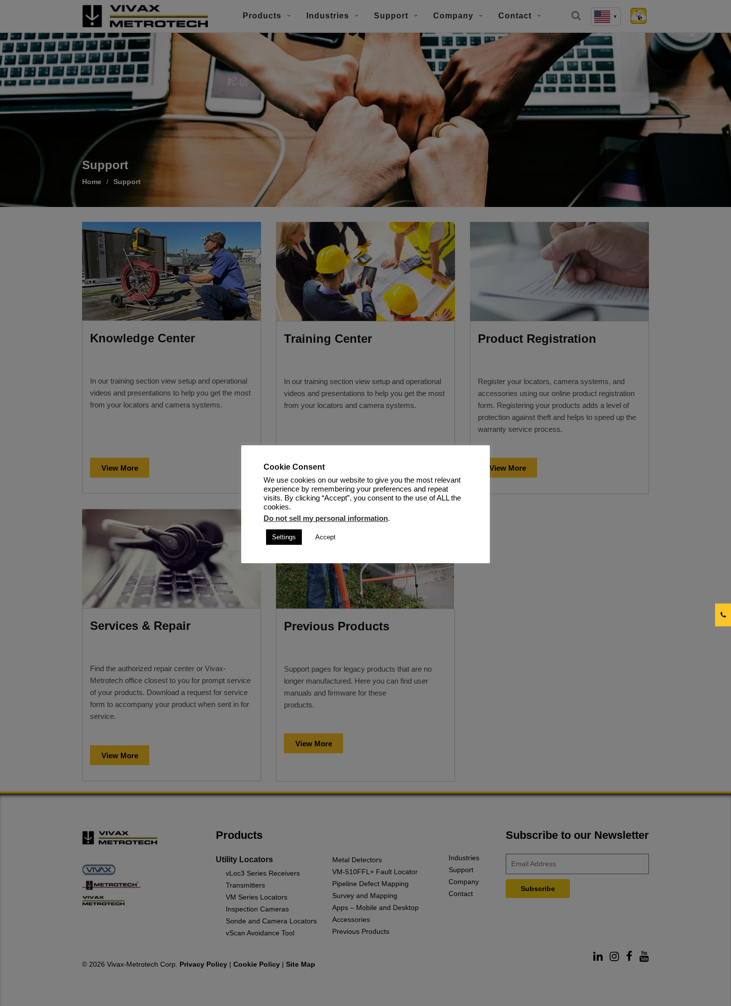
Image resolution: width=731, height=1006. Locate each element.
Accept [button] (325, 537)
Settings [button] (284, 537)
